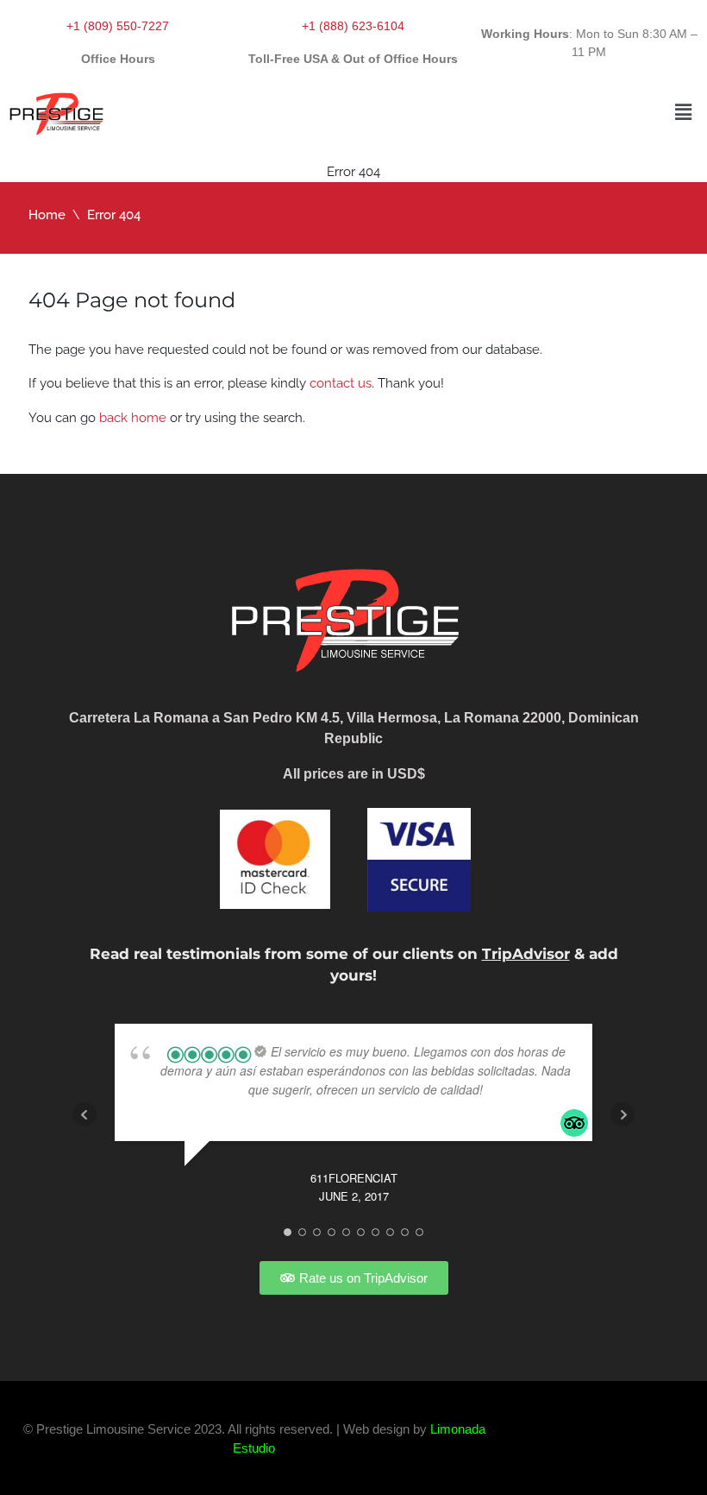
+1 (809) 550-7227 (117, 26)
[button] (683, 112)
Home (47, 215)
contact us (341, 383)
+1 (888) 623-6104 (353, 26)
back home (132, 418)
